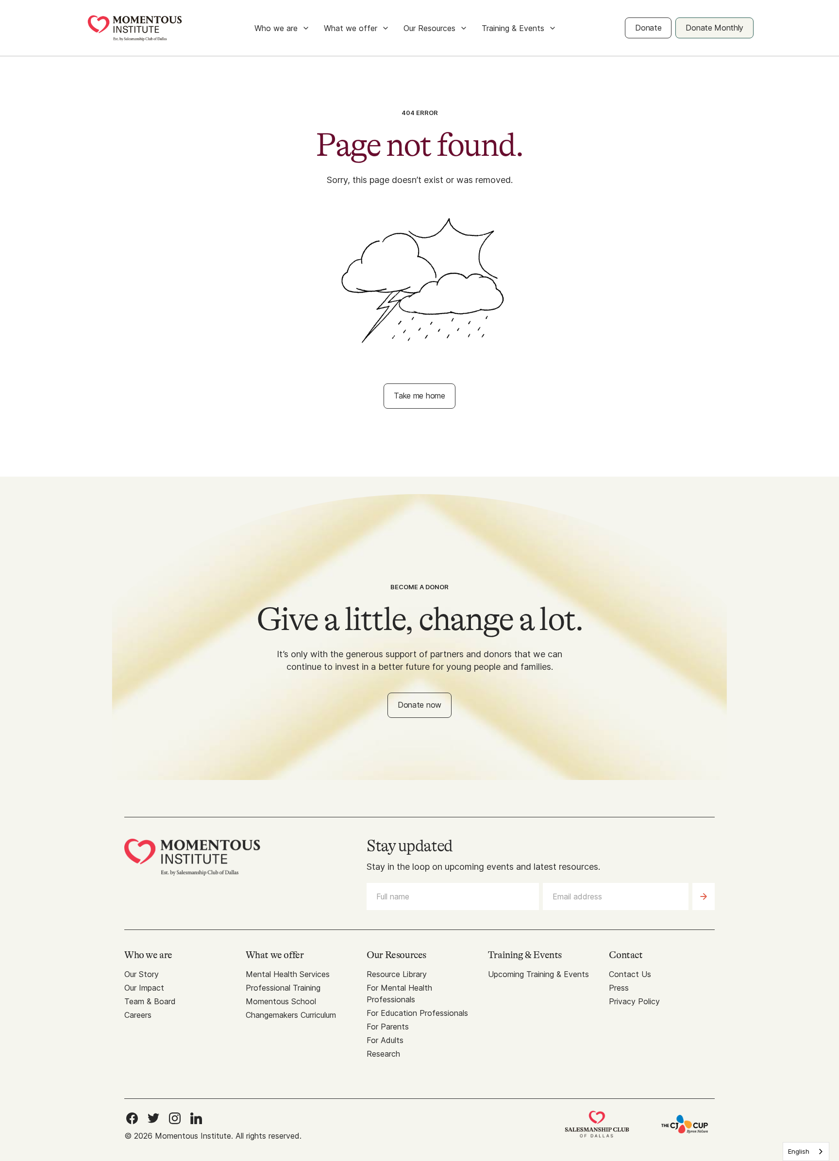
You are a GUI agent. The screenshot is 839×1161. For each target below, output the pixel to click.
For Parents (388, 1026)
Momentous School (281, 1001)
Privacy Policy (634, 1001)
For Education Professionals (417, 1013)
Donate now (419, 705)
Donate (648, 28)
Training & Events (513, 28)
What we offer (350, 28)
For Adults (385, 1040)
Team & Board (150, 1001)
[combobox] (806, 1151)
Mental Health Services (288, 974)
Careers (137, 1015)
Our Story (141, 974)
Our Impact (144, 988)
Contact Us (630, 974)
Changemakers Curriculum (291, 1015)
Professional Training (283, 988)
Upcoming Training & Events (538, 974)
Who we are (276, 28)
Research (383, 1054)
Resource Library (397, 974)
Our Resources (429, 28)
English (798, 1151)
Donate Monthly (714, 28)
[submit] (703, 896)
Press (619, 988)
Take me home (419, 395)
